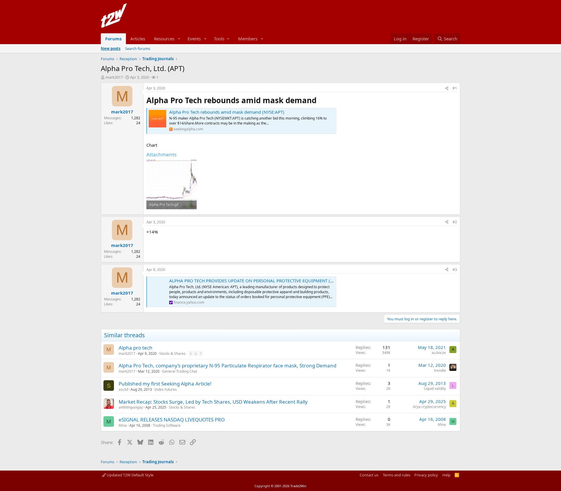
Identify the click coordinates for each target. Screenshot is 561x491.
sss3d (123, 389)
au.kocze (439, 352)
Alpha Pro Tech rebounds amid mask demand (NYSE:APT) (226, 112)
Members (247, 39)
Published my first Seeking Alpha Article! (165, 383)
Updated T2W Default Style (129, 475)
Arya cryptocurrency (429, 406)
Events (194, 39)
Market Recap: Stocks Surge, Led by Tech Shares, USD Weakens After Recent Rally (213, 401)
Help (446, 475)
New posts (110, 48)
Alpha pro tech (136, 347)
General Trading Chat (179, 371)
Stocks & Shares (172, 353)
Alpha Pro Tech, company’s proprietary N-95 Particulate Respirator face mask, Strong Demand (227, 365)
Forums (113, 39)
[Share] (447, 88)
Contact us (369, 475)
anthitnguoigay (131, 407)
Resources (164, 39)
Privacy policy (426, 475)
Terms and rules (396, 475)
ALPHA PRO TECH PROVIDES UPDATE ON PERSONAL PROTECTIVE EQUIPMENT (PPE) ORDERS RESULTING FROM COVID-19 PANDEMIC (304, 280)
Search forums (137, 48)
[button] (179, 38)
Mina (123, 425)
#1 (455, 88)
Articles (137, 39)
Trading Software (167, 425)
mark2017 (114, 77)
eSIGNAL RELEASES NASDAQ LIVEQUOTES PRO (172, 419)
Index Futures (166, 389)
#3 (455, 269)
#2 (455, 221)
